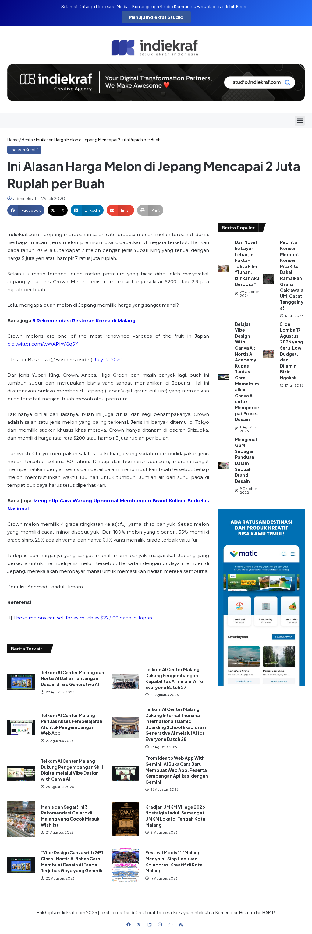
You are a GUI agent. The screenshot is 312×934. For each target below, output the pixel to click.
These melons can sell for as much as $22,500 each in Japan (82, 618)
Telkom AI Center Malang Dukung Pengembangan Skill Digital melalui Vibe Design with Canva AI (72, 770)
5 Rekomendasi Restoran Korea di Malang (84, 320)
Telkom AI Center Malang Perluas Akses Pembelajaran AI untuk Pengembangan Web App (71, 724)
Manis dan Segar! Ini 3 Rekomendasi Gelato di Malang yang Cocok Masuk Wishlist (70, 816)
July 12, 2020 (108, 359)
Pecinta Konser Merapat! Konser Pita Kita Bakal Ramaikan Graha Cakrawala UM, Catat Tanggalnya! (291, 275)
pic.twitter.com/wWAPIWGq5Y (42, 344)
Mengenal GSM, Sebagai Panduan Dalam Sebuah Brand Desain (246, 460)
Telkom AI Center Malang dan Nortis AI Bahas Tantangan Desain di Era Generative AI (72, 678)
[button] (300, 121)
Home (13, 139)
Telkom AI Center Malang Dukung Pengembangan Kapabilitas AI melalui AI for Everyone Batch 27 (175, 678)
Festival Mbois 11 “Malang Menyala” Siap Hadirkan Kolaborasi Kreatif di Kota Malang (174, 861)
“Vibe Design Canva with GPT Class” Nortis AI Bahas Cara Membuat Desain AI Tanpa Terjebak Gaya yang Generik (72, 861)
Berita (27, 139)
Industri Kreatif (24, 149)
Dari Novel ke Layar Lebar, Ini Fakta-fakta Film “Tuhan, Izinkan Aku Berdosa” (247, 263)
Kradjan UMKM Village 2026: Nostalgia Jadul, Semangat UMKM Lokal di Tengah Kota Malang (176, 816)
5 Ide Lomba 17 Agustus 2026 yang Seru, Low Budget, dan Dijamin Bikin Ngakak (291, 350)
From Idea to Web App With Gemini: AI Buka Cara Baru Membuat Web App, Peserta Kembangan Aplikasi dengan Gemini (176, 769)
